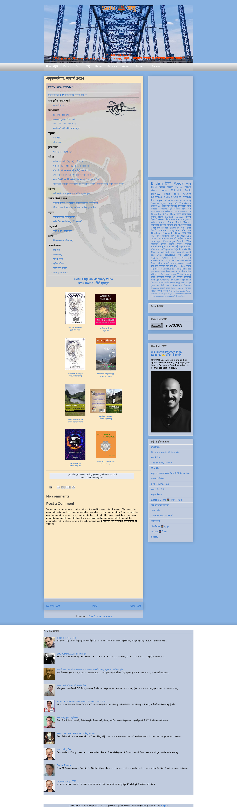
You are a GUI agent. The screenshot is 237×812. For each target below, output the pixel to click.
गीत (161, 225)
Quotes (187, 285)
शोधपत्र (168, 196)
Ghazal (183, 211)
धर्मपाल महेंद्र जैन (182, 208)
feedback (159, 294)
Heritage (155, 280)
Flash (181, 219)
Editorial (176, 190)
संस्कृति (176, 263)
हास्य (182, 269)
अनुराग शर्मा (162, 200)
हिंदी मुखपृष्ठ (102, 283)
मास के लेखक (175, 296)
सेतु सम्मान (155, 269)
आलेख (162, 187)
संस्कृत (172, 241)
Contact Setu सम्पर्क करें (162, 515)
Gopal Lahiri (157, 214)
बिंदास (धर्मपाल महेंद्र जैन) (63, 240)
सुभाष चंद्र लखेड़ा (60, 268)
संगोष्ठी (182, 296)
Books (66, 66)
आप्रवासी (160, 277)
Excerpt (175, 211)
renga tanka (185, 280)
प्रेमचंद (178, 249)
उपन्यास (168, 277)
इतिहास (173, 252)
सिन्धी (182, 258)
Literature (175, 271)
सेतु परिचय (155, 521)
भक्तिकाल (154, 274)
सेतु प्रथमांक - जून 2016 (66, 781)
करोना (171, 244)
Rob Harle (170, 214)
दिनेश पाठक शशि (184, 214)
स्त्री (189, 258)
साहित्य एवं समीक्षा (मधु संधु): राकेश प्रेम (68, 161)
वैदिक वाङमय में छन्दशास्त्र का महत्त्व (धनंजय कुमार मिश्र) (75, 207)
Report (154, 263)
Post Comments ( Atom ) (100, 616)
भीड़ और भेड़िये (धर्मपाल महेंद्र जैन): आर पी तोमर (72, 170)
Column (187, 255)
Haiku (188, 238)
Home (94, 606)
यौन (167, 283)
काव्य (188, 183)
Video (160, 263)
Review (155, 193)
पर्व (161, 269)
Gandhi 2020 (184, 241)
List (153, 200)
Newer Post (53, 606)
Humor (162, 280)
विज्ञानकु (154, 244)
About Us (141, 66)
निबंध (168, 219)
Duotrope (156, 447)
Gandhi (175, 260)
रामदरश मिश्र (164, 271)
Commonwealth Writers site (165, 452)
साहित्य (180, 238)
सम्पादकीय (182, 206)
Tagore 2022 (169, 249)
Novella (170, 246)
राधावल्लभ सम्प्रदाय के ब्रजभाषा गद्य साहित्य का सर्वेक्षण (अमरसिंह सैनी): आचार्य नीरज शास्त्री (88, 184)
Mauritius (167, 269)
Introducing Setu (64, 749)
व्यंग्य (189, 206)
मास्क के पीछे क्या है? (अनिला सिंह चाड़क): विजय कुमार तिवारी (76, 179)
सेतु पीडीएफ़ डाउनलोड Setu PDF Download (170, 473)
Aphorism (177, 285)
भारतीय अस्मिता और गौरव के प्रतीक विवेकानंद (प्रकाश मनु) (75, 203)
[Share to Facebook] (69, 487)
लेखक (154, 190)
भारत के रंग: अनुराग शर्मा (62, 231)
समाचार (174, 219)
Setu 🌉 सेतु (118, 8)
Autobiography (158, 246)
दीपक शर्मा (166, 206)
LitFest (187, 269)
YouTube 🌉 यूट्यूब (160, 526)
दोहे (173, 269)
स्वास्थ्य (173, 274)
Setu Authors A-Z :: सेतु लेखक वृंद (71, 654)
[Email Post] (50, 487)
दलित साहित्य (186, 271)
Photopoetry (182, 294)
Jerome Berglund (169, 230)
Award (165, 258)
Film (183, 283)
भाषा (189, 233)
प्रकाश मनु (57, 254)
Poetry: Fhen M (64, 765)
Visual (180, 274)
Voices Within (182, 196)
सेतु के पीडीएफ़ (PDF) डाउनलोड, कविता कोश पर (67, 95)
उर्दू (176, 246)
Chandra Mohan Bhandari (165, 227)
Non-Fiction (185, 260)
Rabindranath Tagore (161, 260)
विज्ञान (160, 249)
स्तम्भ (176, 193)
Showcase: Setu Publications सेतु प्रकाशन (75, 733)
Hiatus (98, 66)
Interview (155, 211)
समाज (168, 285)
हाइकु (178, 283)
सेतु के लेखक (156, 494)
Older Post (135, 606)
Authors (112, 66)
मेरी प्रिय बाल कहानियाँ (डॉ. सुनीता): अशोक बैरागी (72, 166)
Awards (126, 66)
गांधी (179, 255)
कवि (175, 203)
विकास (165, 291)
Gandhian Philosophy (162, 233)
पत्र (184, 233)
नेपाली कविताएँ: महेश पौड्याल (64, 217)
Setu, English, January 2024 (93, 279)
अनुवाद (174, 206)
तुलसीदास (155, 285)
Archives (156, 66)
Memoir (187, 222)
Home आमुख (52, 66)
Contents (156, 196)
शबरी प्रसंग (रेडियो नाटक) (63, 152)
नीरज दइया (57, 142)
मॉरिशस (162, 266)
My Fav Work (172, 280)
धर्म (174, 277)
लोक (161, 274)
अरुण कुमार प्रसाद (60, 272)
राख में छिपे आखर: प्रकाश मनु (64, 123)
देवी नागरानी (168, 225)
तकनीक (188, 288)
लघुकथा (154, 206)
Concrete (155, 252)
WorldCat (156, 457)
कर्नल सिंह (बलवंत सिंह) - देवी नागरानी (67, 221)
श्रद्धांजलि (154, 258)
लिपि (162, 285)
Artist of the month (177, 291)
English (157, 183)
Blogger (164, 805)
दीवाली (153, 291)
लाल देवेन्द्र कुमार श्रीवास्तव (67, 717)
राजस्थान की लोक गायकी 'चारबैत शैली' (71, 685)
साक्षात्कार (155, 225)
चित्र (153, 235)
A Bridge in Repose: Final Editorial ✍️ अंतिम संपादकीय (166, 353)
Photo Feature (159, 208)
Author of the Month (170, 222)
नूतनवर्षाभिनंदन (58, 105)
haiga (188, 283)
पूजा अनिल (57, 138)
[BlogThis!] (62, 487)
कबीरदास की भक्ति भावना (66, 638)
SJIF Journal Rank (160, 483)
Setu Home (85, 283)
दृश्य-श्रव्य (155, 271)
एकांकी (166, 294)
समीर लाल (187, 225)
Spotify (154, 536)
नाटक (177, 269)
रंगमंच (159, 291)
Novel (178, 233)
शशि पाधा (56, 250)
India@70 (165, 252)
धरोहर (153, 217)
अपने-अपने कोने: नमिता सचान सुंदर (66, 128)
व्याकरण (173, 283)
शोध (189, 211)
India (167, 193)
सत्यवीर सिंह (186, 249)
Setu (78, 66)
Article (187, 193)
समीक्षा (188, 187)
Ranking (155, 288)
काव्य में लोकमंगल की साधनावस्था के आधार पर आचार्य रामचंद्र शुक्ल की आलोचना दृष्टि (90, 669)
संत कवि (169, 266)
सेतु (88, 66)
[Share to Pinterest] (73, 487)
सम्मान (163, 244)
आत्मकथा (165, 235)
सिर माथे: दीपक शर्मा (61, 115)
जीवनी (158, 235)
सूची (170, 208)
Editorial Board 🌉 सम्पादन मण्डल (166, 499)
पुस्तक (164, 190)
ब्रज (168, 288)
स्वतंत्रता (187, 277)
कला (179, 252)
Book (188, 190)
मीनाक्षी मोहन (58, 259)
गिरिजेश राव (155, 283)
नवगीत (163, 283)
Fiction (179, 187)
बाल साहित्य (165, 211)
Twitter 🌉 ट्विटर (159, 531)
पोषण (179, 244)
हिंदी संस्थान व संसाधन (160, 505)
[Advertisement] (171, 125)
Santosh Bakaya (174, 217)
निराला (188, 266)
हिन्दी (168, 183)
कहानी (170, 187)
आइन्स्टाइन (183, 263)
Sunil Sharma (175, 200)
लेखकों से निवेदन (157, 478)
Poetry (178, 183)
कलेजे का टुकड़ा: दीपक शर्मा (64, 119)
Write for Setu (158, 489)
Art (159, 206)
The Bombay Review (161, 462)
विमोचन (179, 277)
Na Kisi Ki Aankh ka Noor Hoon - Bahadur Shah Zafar (82, 701)
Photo (173, 258)
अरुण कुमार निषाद (159, 241)
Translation (185, 203)
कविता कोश (155, 510)
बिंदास (160, 217)
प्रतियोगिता (168, 263)
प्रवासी (173, 238)
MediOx (155, 468)
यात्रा (181, 246)
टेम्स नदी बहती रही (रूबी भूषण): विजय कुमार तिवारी (72, 175)
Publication (179, 266)
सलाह (167, 274)
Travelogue (170, 255)
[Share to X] (66, 487)
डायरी (162, 288)
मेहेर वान (186, 230)
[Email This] (58, 487)
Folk (173, 288)
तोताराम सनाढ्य (166, 296)
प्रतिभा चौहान (58, 263)
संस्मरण (161, 219)
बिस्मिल (188, 244)
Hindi (154, 187)
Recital (180, 288)
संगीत (175, 294)
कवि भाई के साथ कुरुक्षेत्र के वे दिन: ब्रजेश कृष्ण (71, 193)
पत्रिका (170, 294)
